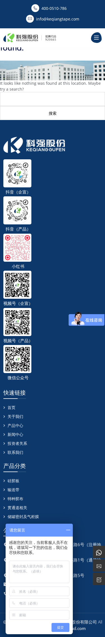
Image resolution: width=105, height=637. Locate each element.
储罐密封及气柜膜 (23, 516)
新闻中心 (15, 434)
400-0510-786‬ (54, 8)
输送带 (13, 489)
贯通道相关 (17, 507)
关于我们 (15, 416)
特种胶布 (15, 498)
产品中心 (15, 425)
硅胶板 (13, 480)
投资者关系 (17, 443)
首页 (11, 407)
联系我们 (15, 452)
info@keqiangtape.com (57, 19)
